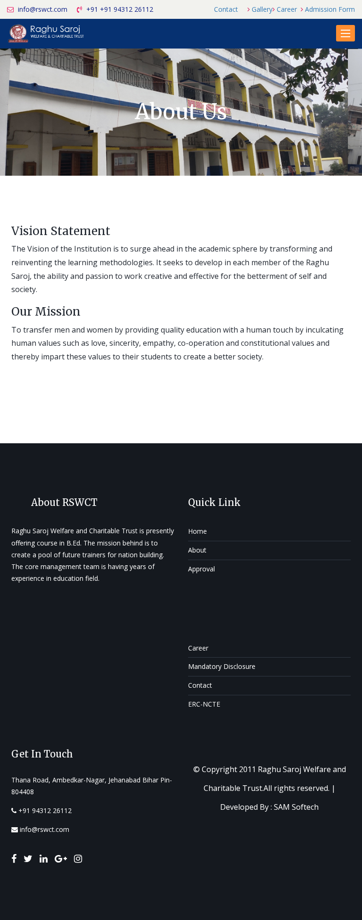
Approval (201, 568)
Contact (226, 9)
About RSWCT (64, 502)
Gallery (262, 9)
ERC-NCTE (204, 704)
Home (197, 531)
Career (287, 9)
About (197, 549)
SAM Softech (296, 807)
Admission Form (330, 9)
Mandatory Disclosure (221, 666)
